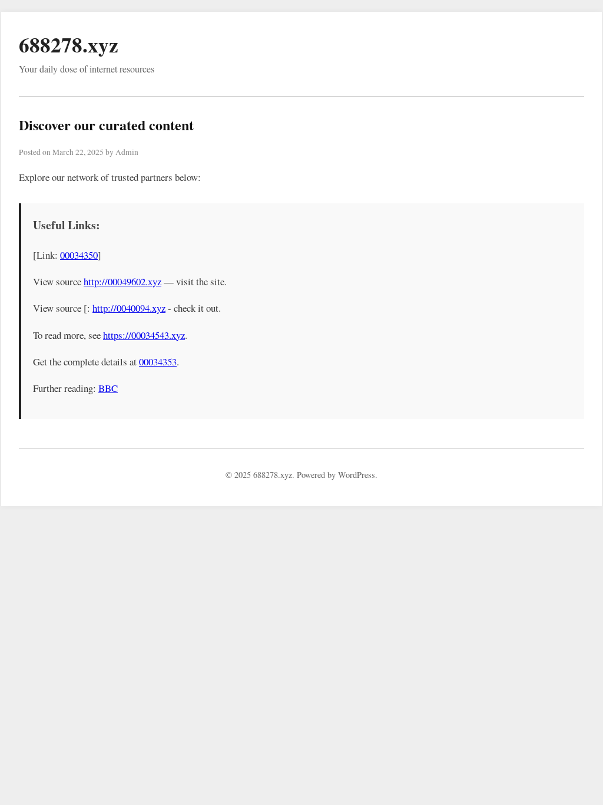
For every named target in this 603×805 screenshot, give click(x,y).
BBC (108, 388)
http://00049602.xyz (122, 281)
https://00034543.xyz (144, 335)
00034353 (158, 361)
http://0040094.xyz (128, 308)
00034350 (79, 255)
